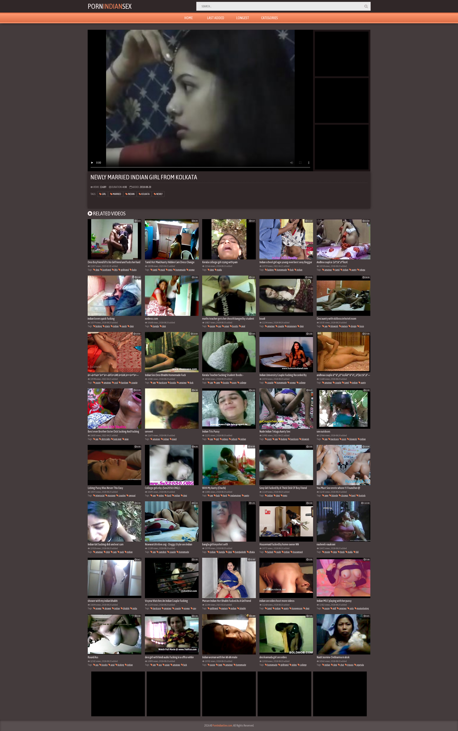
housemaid (298, 552)
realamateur (235, 495)
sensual (131, 495)
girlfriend (124, 269)
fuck (292, 269)
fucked (270, 552)
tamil (154, 269)
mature (344, 326)
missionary (292, 326)
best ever (117, 439)
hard (169, 495)
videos (225, 439)
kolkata (145, 194)
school (234, 439)
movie (327, 552)
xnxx (126, 439)
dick (108, 552)
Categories (269, 18)
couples (122, 495)
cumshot (162, 552)
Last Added (215, 18)
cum (115, 552)
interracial (99, 495)
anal (243, 326)
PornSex (110, 6)
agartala (360, 664)
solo (351, 608)
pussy (212, 326)
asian (226, 326)
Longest (242, 18)
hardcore (163, 382)
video (161, 495)
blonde (334, 495)
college (242, 382)
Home (188, 18)
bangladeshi (240, 552)
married (116, 194)
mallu (219, 269)
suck (122, 552)
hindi (342, 552)
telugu (362, 269)
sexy (218, 382)
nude (278, 552)
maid (162, 269)
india (134, 608)
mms (170, 269)
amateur (328, 269)
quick (124, 326)
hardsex (124, 382)
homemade (180, 269)
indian (131, 194)
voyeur (191, 269)
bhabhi (126, 608)
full (357, 552)
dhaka (252, 552)
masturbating (363, 608)
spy (194, 608)
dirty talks (105, 439)
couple (280, 326)
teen (220, 664)
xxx (96, 439)
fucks (134, 269)
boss (361, 326)
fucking (270, 269)
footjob (362, 495)
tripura (350, 664)
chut (342, 664)
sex (325, 326)
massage (111, 495)
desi (97, 269)
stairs (107, 326)
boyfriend (106, 269)
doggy (353, 326)
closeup (344, 495)
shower (107, 608)
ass (219, 326)
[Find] (366, 6)
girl (103, 194)
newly (159, 194)
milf (334, 608)
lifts (116, 269)
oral (116, 382)
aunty (353, 269)
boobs (235, 326)
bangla (155, 326)
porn (234, 382)
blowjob (334, 326)
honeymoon (296, 608)
